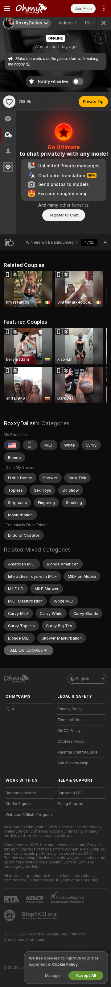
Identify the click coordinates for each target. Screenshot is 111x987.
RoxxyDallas (19, 423)
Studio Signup (18, 804)
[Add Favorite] (9, 101)
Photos (95, 23)
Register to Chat (64, 215)
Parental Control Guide (77, 752)
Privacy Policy (70, 709)
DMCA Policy (69, 731)
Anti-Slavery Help (72, 763)
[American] (12, 445)
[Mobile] (30, 445)
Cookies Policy (70, 741)
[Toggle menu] (7, 8)
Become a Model (21, 793)
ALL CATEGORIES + (28, 650)
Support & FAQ (70, 793)
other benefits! (74, 205)
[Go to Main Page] (35, 8)
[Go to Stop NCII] (40, 915)
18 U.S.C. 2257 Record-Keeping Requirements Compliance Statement (44, 937)
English (82, 679)
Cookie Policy (64, 964)
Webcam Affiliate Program (29, 815)
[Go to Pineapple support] (10, 915)
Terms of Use (69, 720)
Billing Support (70, 804)
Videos (67, 23)
